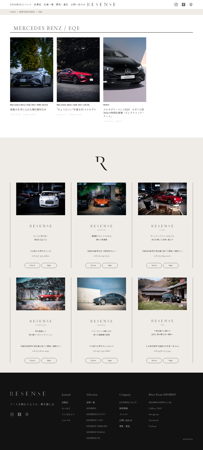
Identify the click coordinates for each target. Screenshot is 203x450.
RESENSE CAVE (94, 420)
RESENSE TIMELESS (96, 426)
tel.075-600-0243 (40, 350)
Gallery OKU (155, 408)
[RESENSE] (101, 4)
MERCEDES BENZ (27, 12)
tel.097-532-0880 (101, 350)
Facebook (183, 4)
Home (13, 12)
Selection (91, 394)
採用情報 (123, 408)
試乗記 (38, 4)
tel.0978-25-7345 (162, 350)
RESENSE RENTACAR (160, 402)
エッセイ (66, 408)
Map (49, 265)
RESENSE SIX (93, 438)
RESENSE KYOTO (95, 414)
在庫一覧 (49, 4)
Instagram (176, 4)
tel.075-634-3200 (162, 255)
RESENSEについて (21, 4)
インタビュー (68, 414)
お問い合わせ (78, 4)
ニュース (66, 420)
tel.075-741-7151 (102, 255)
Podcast (191, 4)
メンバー (123, 414)
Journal (66, 394)
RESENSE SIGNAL (95, 432)
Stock (32, 265)
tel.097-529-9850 (40, 255)
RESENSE (91, 408)
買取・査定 (62, 4)
